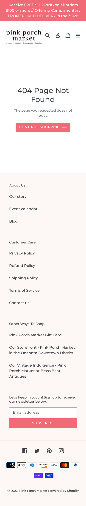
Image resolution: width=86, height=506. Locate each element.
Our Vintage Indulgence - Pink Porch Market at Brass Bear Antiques (37, 371)
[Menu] (78, 35)
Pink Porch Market (33, 490)
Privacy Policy (22, 253)
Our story (18, 196)
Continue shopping (39, 127)
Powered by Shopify (63, 490)
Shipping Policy (23, 278)
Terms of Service (24, 290)
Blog (13, 221)
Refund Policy (22, 265)
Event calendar (23, 209)
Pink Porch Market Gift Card (35, 335)
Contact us (19, 303)
